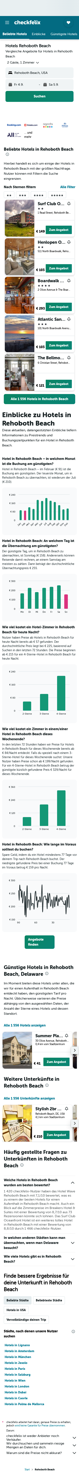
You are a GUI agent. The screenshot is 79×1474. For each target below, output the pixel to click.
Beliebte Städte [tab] (18, 1300)
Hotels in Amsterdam (19, 1351)
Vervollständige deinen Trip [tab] (26, 1319)
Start (27, 1469)
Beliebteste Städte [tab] (49, 1300)
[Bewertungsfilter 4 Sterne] (38, 196)
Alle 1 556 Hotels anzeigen (25, 1025)
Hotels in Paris (15, 1368)
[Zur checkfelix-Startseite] (27, 22)
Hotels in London (17, 1386)
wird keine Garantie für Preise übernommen (40, 1425)
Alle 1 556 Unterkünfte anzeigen (29, 1098)
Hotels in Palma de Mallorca (24, 1404)
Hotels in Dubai (15, 1392)
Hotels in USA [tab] (16, 1310)
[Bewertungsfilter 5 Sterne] (57, 196)
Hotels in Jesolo (16, 1363)
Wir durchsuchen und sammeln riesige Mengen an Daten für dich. (35, 1445)
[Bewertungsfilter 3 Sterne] (22, 196)
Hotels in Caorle (16, 1398)
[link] (39, 399)
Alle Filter (67, 187)
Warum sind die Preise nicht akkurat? (34, 1453)
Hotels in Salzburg (18, 1374)
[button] (7, 22)
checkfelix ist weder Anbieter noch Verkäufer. (32, 1438)
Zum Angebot (58, 230)
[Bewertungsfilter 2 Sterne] (9, 196)
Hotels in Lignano (17, 1345)
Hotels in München (18, 1357)
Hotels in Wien (15, 1380)
